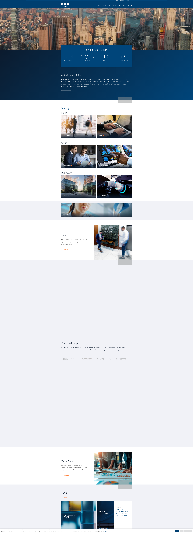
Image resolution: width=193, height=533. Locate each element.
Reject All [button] (181, 530)
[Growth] (114, 126)
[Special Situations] (114, 156)
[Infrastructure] (114, 186)
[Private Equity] (78, 126)
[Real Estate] (78, 186)
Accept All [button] (177, 530)
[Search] (131, 5)
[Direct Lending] (78, 156)
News (64, 492)
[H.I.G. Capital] (66, 4)
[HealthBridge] (96, 210)
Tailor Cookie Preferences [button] (187, 530)
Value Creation (69, 461)
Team (64, 235)
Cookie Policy (105, 531)
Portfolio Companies (72, 343)
